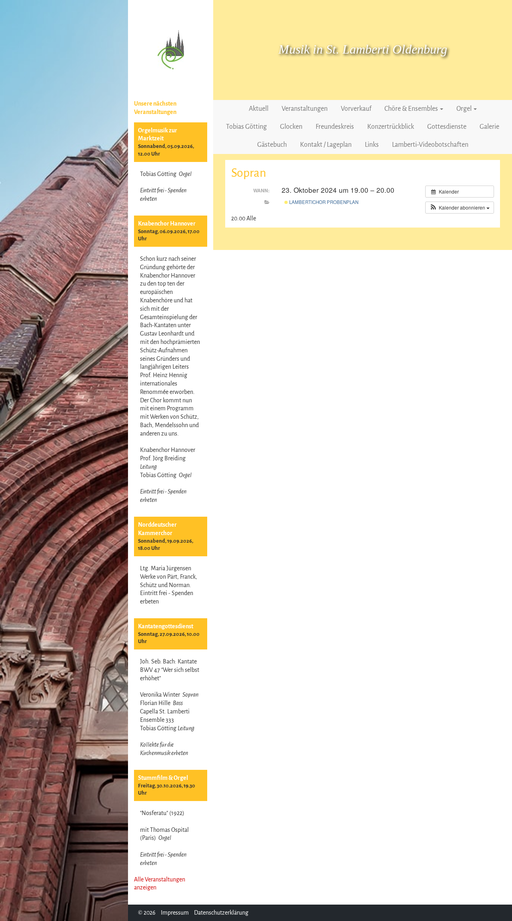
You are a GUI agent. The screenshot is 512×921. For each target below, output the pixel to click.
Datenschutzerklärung (221, 912)
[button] (460, 207)
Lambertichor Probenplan (323, 202)
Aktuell (258, 108)
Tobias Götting (246, 126)
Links (372, 144)
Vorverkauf (356, 108)
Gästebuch (272, 144)
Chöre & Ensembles (411, 108)
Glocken (291, 126)
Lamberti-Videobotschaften (430, 144)
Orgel (464, 108)
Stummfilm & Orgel (163, 778)
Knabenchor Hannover (167, 223)
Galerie (489, 126)
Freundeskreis (335, 126)
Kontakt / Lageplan (326, 144)
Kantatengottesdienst (165, 626)
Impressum (175, 912)
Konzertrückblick (390, 126)
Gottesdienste (446, 126)
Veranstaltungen (305, 108)
